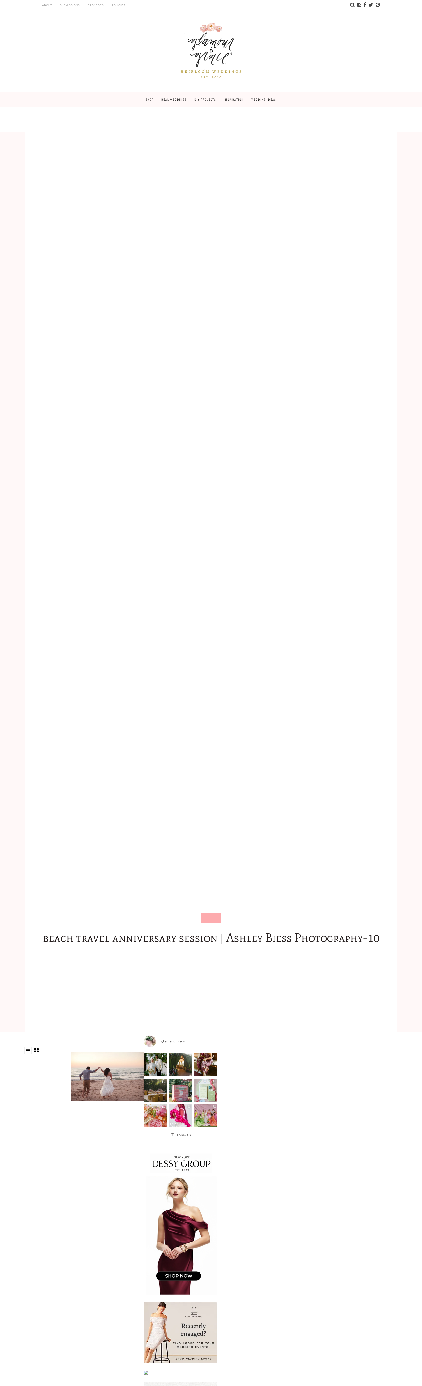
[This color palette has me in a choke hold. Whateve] (155, 1090)
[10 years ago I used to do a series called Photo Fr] (155, 1064)
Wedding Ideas (263, 100)
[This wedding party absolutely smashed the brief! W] (205, 1115)
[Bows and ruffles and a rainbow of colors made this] (205, 1090)
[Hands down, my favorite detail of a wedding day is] (180, 1090)
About (47, 5)
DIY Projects (205, 100)
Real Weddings (174, 100)
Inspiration (233, 100)
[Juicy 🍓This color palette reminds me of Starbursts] (155, 1115)
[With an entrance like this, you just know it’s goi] (180, 1064)
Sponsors (96, 5)
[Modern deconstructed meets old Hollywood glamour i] (205, 1064)
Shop (150, 100)
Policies (118, 5)
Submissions (70, 5)
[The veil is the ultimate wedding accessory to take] (180, 1115)
